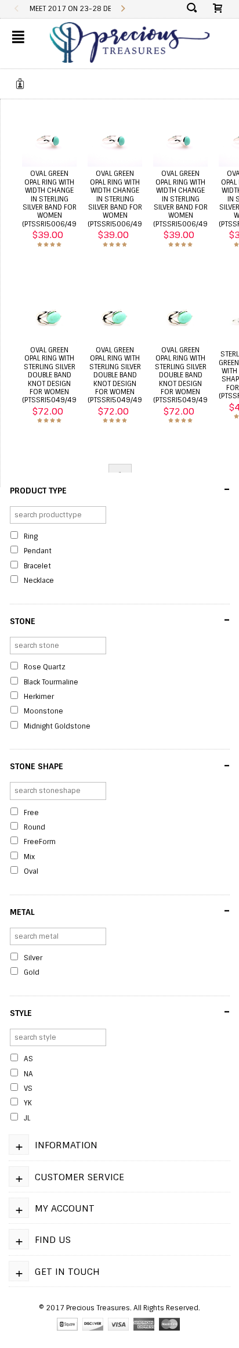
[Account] (22, 83)
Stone (120, 620)
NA (28, 1074)
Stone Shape (120, 766)
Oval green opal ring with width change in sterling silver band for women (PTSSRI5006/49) (50, 198)
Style (120, 1012)
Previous (16, 9)
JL (27, 1118)
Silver (33, 958)
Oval (31, 871)
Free (31, 813)
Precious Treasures (98, 1308)
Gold (31, 972)
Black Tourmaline (51, 682)
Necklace (39, 580)
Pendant (38, 551)
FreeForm (40, 842)
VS (28, 1088)
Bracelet (37, 566)
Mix (29, 857)
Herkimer (39, 697)
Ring (31, 536)
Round (34, 827)
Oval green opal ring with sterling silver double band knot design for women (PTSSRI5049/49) (50, 375)
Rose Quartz (45, 667)
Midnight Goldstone (57, 726)
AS (28, 1059)
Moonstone (43, 711)
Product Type (120, 489)
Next (122, 9)
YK (28, 1103)
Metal (120, 911)
